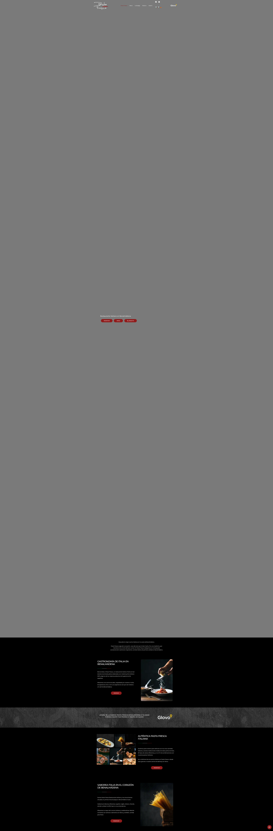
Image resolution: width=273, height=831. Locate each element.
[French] (159, 7)
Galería (150, 5)
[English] (157, 7)
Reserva (144, 5)
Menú (131, 5)
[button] (269, 827)
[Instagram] (159, 2)
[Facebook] (156, 2)
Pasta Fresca (113, 5)
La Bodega (137, 5)
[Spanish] (161, 7)
